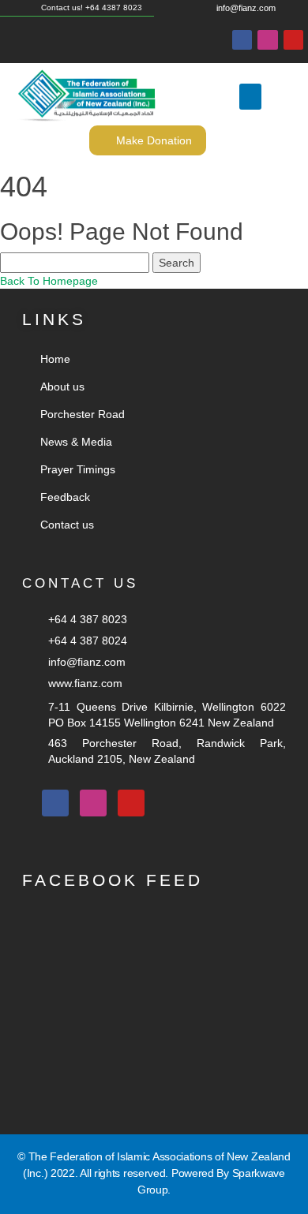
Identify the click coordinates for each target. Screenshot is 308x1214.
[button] (250, 97)
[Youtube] (293, 40)
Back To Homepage (49, 281)
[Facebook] (242, 40)
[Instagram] (267, 40)
